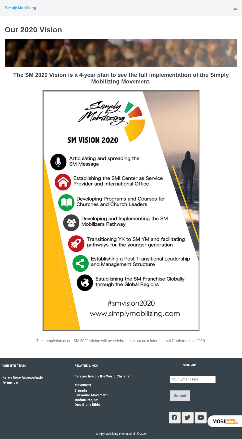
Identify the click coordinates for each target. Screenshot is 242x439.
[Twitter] (188, 417)
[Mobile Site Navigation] (235, 8)
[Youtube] (201, 417)
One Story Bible (87, 405)
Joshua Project (86, 400)
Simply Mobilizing (20, 8)
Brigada (80, 391)
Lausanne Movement (91, 395)
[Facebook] (175, 417)
